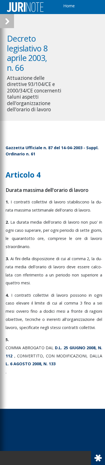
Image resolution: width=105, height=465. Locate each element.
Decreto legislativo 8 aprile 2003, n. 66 (27, 53)
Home (69, 5)
